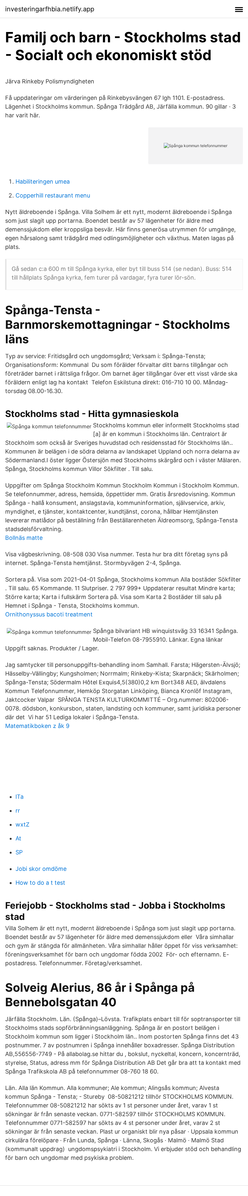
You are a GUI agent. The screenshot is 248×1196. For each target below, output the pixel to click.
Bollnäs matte (24, 537)
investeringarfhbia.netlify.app (49, 9)
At (18, 838)
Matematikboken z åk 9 (37, 725)
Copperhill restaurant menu (53, 195)
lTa (20, 796)
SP (19, 852)
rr (18, 810)
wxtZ (22, 824)
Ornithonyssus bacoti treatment (49, 614)
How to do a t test (40, 882)
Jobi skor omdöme (41, 868)
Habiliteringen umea (43, 181)
